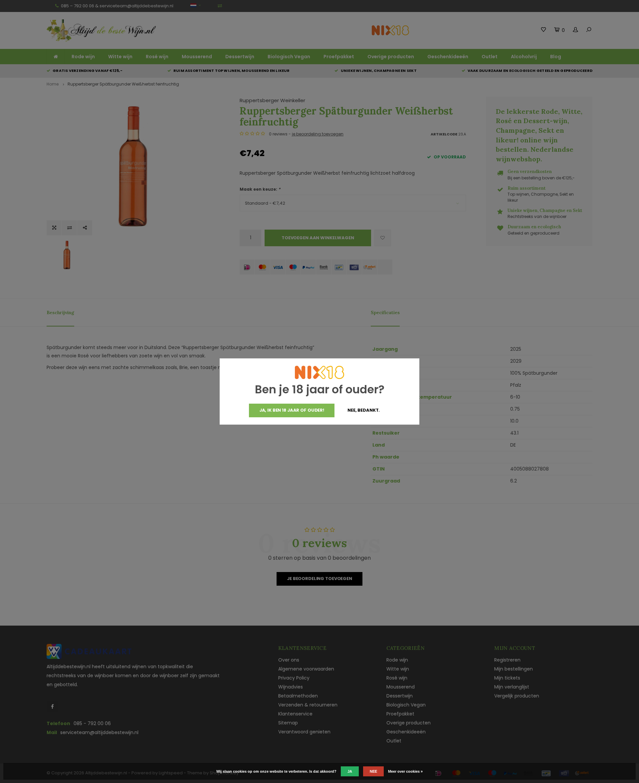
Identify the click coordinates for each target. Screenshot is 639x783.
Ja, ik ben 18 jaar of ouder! (291, 410)
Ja (349, 771)
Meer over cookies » (405, 771)
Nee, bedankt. (363, 410)
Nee (373, 771)
